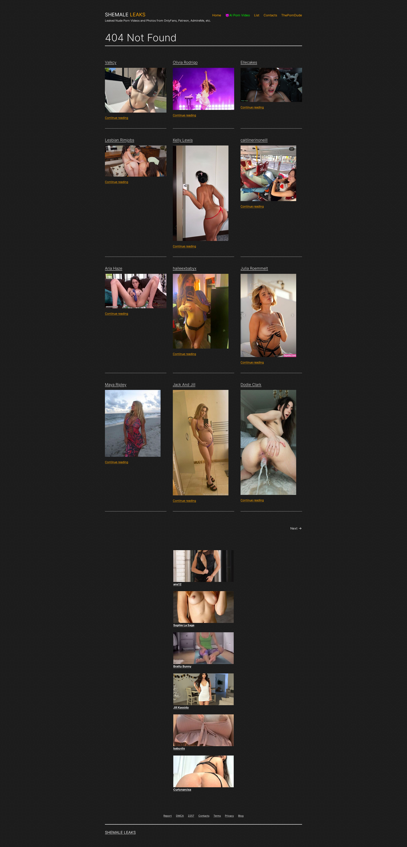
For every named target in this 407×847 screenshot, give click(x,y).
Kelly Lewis (183, 140)
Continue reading (116, 117)
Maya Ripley (115, 384)
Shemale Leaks (120, 832)
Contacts (270, 15)
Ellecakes (249, 62)
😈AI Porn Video (237, 15)
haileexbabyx (185, 268)
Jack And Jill (184, 384)
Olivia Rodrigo (185, 62)
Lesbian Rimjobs (119, 140)
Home (216, 15)
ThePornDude (291, 15)
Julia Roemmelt (254, 268)
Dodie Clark (251, 384)
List (256, 15)
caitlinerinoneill (254, 140)
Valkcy (110, 62)
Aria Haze (113, 268)
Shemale (125, 15)
